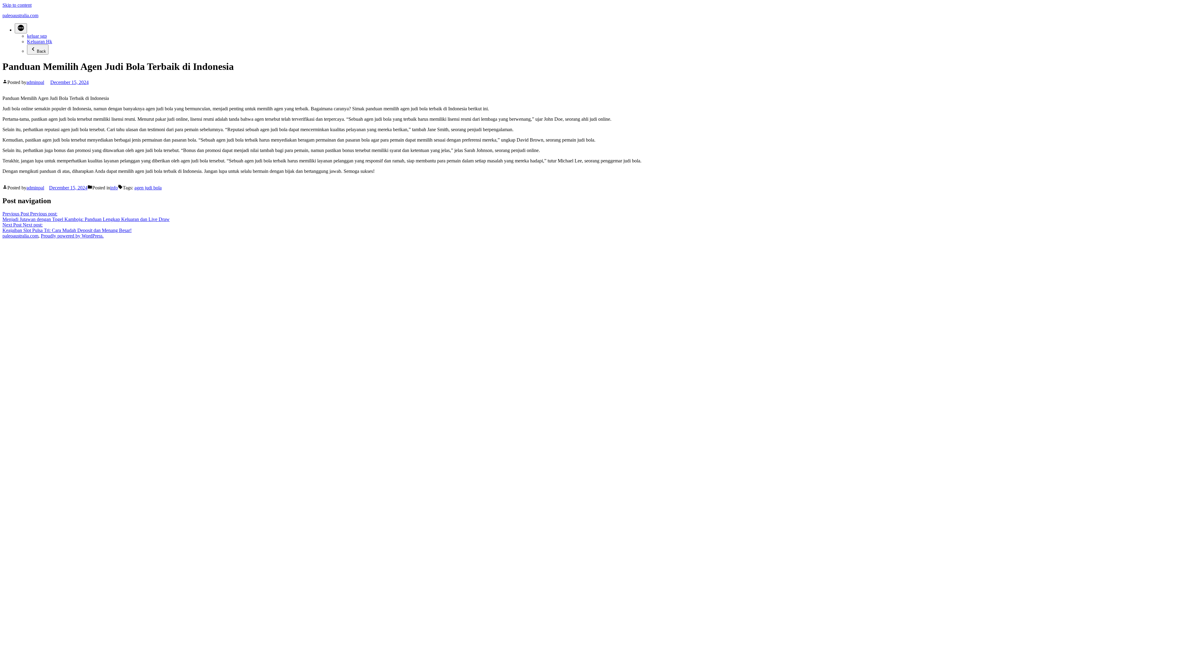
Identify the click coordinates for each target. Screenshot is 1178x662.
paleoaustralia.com (20, 15)
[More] (21, 28)
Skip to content (17, 5)
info (114, 187)
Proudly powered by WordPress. (72, 235)
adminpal (35, 82)
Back (41, 51)
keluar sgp (37, 36)
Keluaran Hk (39, 41)
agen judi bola (148, 187)
